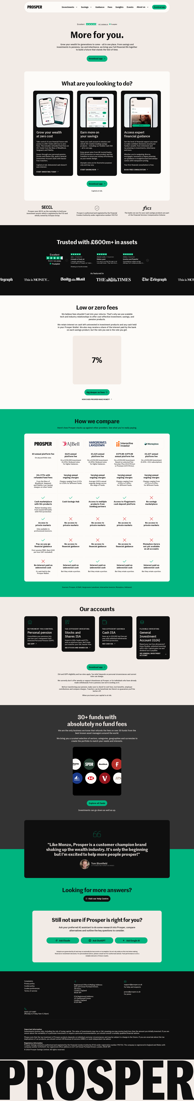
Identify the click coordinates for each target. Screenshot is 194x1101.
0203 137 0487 (30, 1012)
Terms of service (30, 991)
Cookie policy (29, 986)
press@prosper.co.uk (132, 992)
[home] (34, 7)
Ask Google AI (133, 940)
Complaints (28, 981)
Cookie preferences (32, 988)
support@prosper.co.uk (133, 985)
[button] (69, 7)
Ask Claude (64, 940)
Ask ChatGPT (99, 940)
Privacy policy (29, 984)
